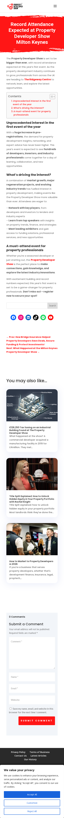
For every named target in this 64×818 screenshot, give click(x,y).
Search (52, 305)
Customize (32, 802)
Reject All (32, 811)
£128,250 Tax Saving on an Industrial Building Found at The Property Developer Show (30, 430)
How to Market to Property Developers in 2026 (31, 563)
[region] (32, 791)
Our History (30, 759)
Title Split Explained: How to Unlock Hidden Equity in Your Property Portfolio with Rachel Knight (31, 499)
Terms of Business (40, 752)
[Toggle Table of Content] (50, 96)
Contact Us (20, 755)
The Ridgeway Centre (37, 79)
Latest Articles (38, 755)
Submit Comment (37, 720)
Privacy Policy (18, 752)
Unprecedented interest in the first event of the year (32, 103)
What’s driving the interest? (29, 108)
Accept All (32, 794)
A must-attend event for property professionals (32, 113)
